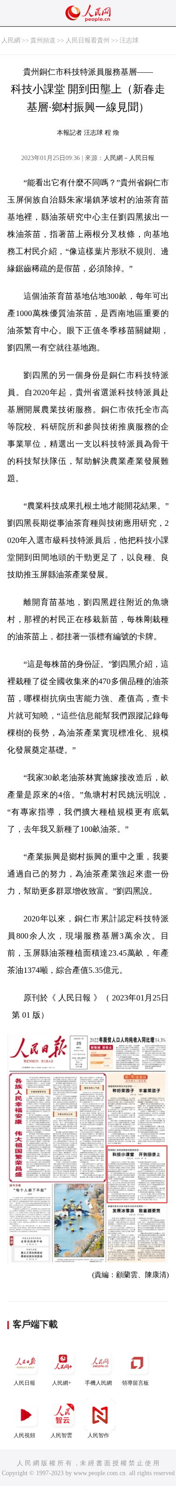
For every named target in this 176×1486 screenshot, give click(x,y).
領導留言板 (135, 1383)
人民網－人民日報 (129, 158)
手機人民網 (98, 1383)
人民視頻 (24, 1435)
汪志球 (129, 40)
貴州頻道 (43, 40)
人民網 (10, 40)
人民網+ (61, 1383)
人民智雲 (61, 1435)
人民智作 (98, 1435)
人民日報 (24, 1383)
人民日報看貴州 (87, 40)
